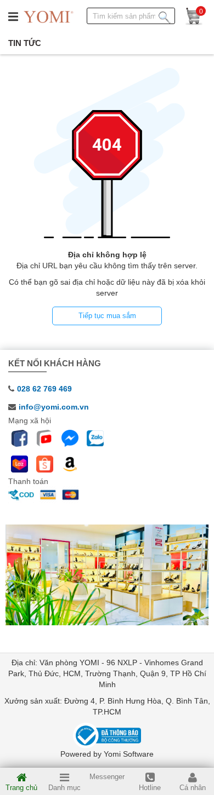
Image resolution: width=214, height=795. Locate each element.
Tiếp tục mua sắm (107, 316)
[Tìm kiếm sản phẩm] (164, 15)
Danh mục (64, 788)
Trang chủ (21, 788)
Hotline (150, 788)
